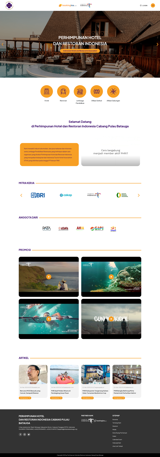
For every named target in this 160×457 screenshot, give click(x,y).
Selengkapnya (24, 398)
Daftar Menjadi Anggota (80, 51)
